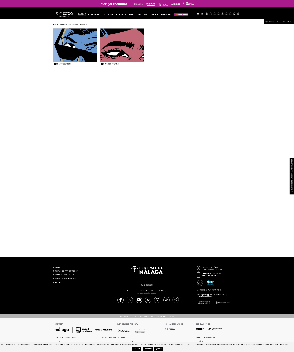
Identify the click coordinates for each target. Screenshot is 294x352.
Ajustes (158, 349)
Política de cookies (165, 316)
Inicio (55, 24)
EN (202, 14)
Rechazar (147, 349)
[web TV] (230, 14)
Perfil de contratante (65, 275)
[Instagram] (222, 14)
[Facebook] (206, 14)
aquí (286, 344)
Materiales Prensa (76, 24)
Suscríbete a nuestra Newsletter (292, 174)
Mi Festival (274, 22)
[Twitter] (210, 14)
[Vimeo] (218, 14)
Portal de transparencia (66, 271)
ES (198, 14)
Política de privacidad (143, 316)
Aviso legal (125, 316)
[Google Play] (222, 302)
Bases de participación (65, 278)
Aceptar (137, 349)
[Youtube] (214, 14)
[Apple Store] (234, 14)
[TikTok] (226, 14)
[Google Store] (238, 14)
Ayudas (58, 282)
